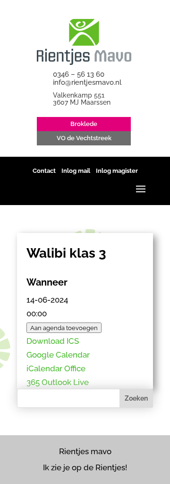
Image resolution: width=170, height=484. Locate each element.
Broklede (83, 123)
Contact (44, 170)
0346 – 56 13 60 (78, 74)
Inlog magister (117, 170)
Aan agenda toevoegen (64, 328)
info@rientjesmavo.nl (87, 82)
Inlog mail (75, 170)
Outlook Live (65, 382)
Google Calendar (58, 354)
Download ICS (52, 341)
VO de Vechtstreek (84, 138)
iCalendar (44, 368)
